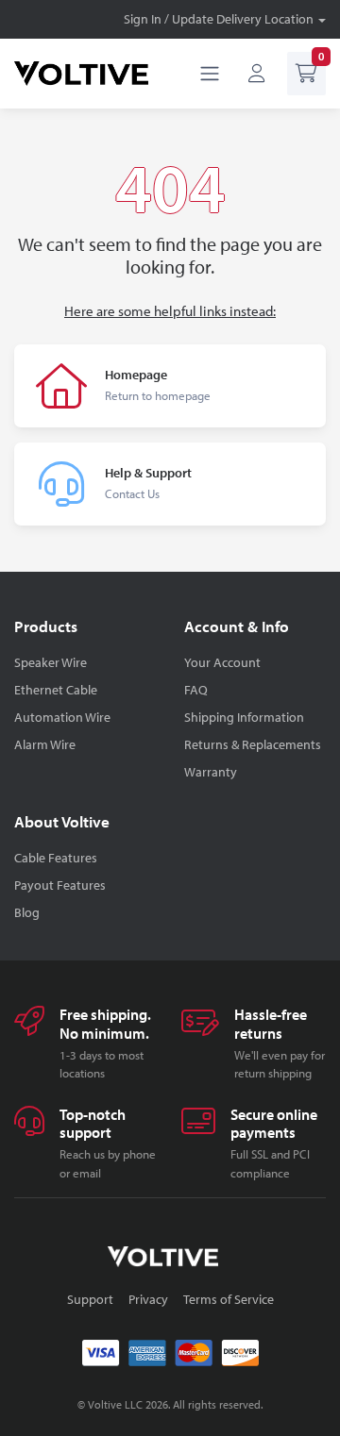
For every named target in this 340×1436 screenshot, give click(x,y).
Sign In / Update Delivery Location (219, 18)
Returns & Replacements (252, 744)
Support (90, 1299)
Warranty (210, 771)
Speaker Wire (50, 662)
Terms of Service (228, 1299)
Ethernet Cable (55, 689)
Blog (27, 912)
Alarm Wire (45, 744)
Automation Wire (62, 717)
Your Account (222, 662)
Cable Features (55, 857)
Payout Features (60, 885)
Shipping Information (244, 717)
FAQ (196, 689)
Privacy (148, 1299)
